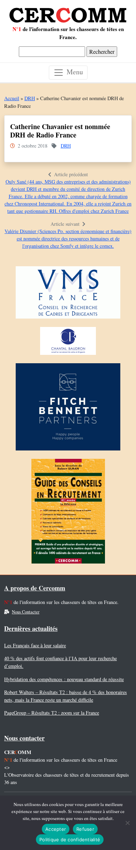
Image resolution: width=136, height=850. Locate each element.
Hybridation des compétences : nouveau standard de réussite (64, 679)
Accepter (55, 829)
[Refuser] (127, 822)
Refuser (85, 829)
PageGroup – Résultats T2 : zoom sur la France (51, 712)
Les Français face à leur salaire (35, 645)
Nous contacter (24, 738)
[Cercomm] (68, 12)
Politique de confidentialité (69, 839)
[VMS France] (68, 294)
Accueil (11, 98)
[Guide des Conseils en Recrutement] (68, 513)
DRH (29, 98)
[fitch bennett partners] (68, 408)
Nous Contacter (25, 612)
